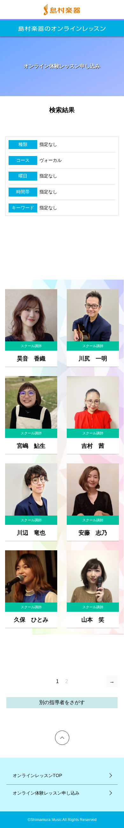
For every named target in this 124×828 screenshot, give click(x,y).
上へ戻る (62, 733)
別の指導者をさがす (62, 702)
